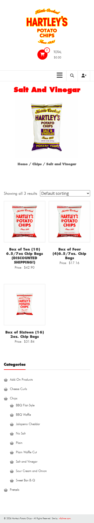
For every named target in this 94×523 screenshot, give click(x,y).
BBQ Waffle (23, 414)
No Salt (21, 433)
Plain (19, 443)
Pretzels (14, 489)
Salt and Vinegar (26, 461)
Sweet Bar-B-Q (25, 480)
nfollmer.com (65, 518)
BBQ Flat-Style (25, 405)
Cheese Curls (18, 389)
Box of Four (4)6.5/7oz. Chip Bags (69, 253)
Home (23, 164)
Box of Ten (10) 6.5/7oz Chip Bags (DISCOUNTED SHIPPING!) (24, 256)
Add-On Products (21, 379)
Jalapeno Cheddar (28, 424)
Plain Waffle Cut (26, 452)
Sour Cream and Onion (31, 471)
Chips (37, 164)
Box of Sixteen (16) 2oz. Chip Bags (24, 334)
